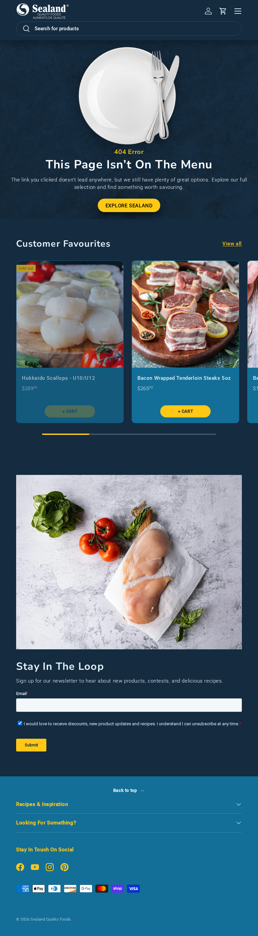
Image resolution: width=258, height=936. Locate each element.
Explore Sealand (129, 206)
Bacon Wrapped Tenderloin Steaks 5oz (184, 378)
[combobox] (129, 28)
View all (232, 244)
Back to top (125, 790)
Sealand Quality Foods (51, 919)
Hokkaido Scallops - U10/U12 (58, 378)
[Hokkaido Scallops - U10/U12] (69, 314)
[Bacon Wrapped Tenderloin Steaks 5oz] (185, 314)
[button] (223, 11)
